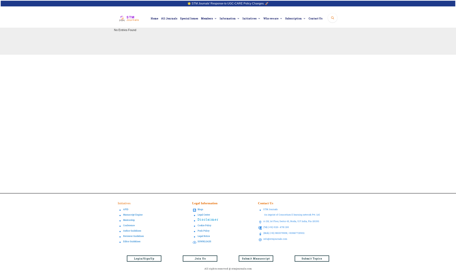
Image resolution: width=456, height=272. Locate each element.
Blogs (200, 209)
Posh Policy (203, 230)
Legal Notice (204, 236)
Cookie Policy (204, 225)
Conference (129, 225)
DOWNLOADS (204, 241)
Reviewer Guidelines (133, 236)
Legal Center (204, 214)
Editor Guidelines (132, 241)
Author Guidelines (132, 230)
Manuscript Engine (132, 214)
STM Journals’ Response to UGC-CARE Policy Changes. (228, 3)
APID (125, 209)
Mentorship (129, 220)
